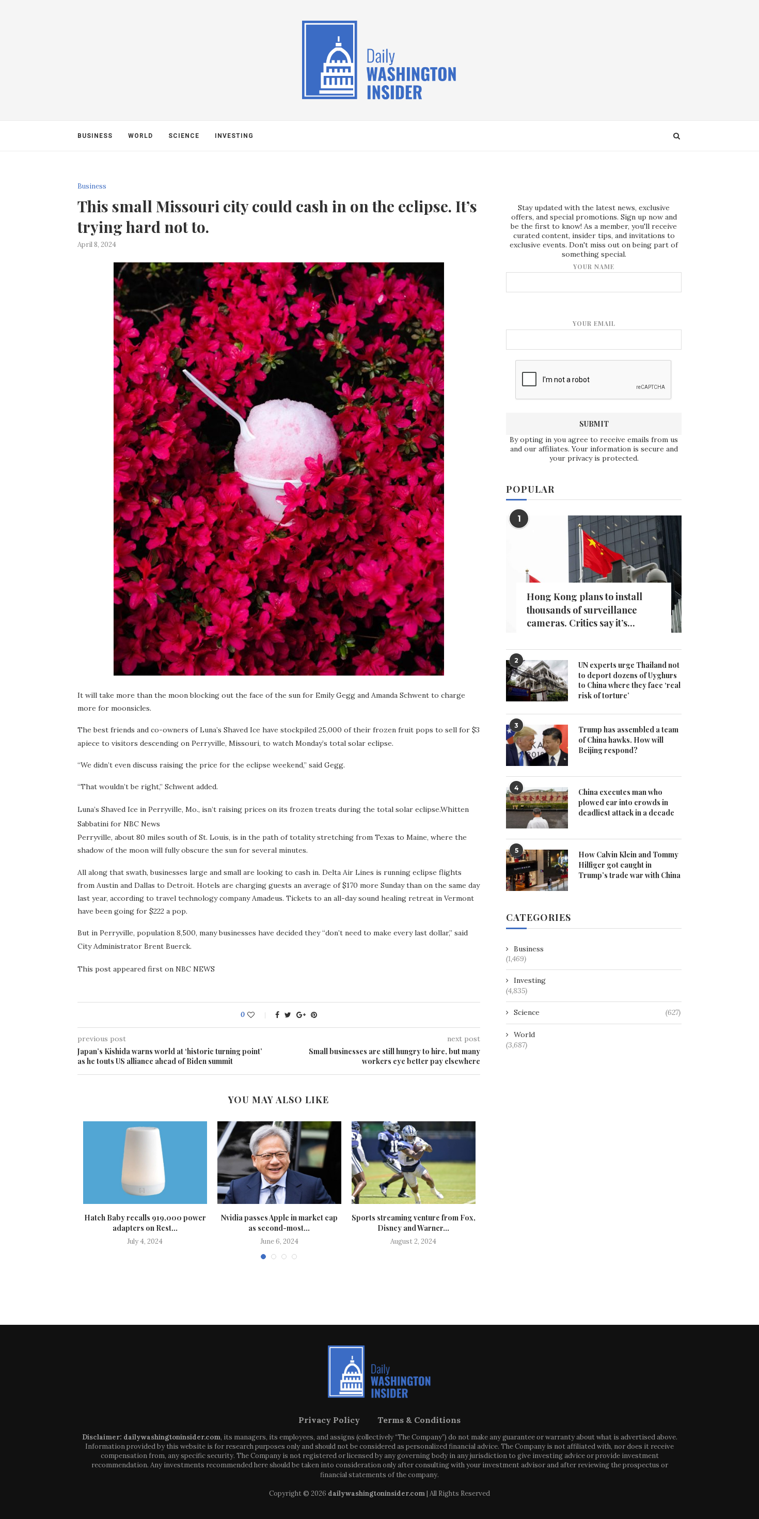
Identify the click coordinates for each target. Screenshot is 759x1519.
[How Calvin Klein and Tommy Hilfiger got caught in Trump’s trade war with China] (537, 870)
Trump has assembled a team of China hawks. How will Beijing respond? (628, 740)
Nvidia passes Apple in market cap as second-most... (279, 1223)
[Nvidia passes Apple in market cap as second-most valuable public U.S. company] (279, 1162)
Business (95, 135)
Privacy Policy (329, 1420)
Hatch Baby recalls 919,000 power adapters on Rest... (145, 1223)
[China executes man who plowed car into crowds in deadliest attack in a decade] (537, 807)
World (140, 135)
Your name (593, 266)
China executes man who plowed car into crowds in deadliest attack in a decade (626, 802)
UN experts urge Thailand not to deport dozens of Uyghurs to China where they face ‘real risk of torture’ (629, 680)
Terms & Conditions (419, 1420)
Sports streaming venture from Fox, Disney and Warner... (414, 1223)
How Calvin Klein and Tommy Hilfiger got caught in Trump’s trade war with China (629, 865)
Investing (234, 135)
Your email (594, 323)
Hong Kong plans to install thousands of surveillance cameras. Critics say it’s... (584, 609)
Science (183, 135)
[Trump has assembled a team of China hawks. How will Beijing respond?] (537, 745)
